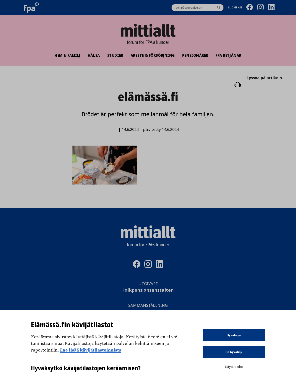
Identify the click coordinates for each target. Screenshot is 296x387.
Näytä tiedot (234, 367)
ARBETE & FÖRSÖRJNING (153, 55)
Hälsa (94, 55)
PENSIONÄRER (195, 55)
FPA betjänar (228, 55)
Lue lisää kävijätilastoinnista (90, 350)
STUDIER (115, 55)
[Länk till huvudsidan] (148, 30)
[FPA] (31, 7)
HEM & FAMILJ (67, 55)
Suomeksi (235, 7)
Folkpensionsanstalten (148, 290)
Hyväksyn (233, 335)
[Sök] (218, 7)
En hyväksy (233, 352)
